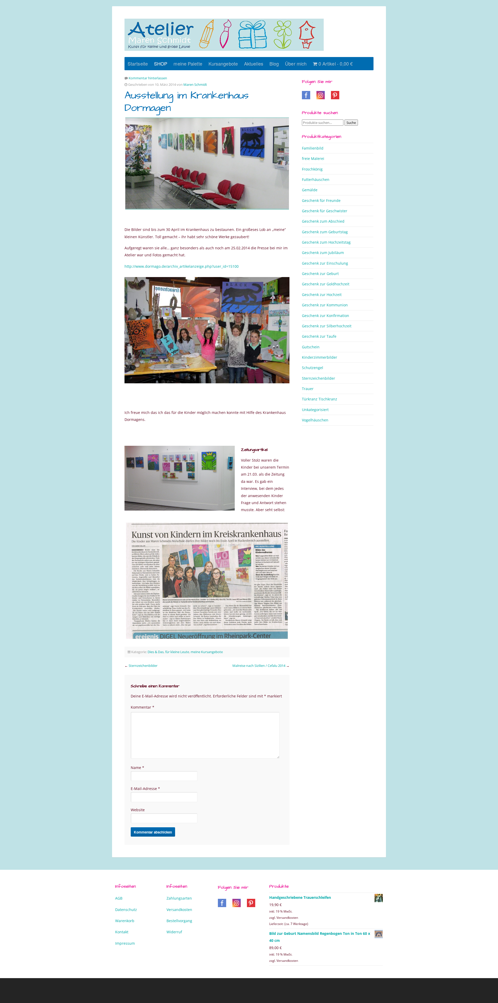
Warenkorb (124, 920)
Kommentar (142, 707)
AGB (118, 898)
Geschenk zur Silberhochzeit (326, 325)
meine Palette (188, 63)
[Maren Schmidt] (224, 35)
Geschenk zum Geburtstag (325, 231)
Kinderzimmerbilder (319, 357)
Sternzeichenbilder (143, 665)
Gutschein (311, 346)
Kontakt (121, 931)
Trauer (308, 388)
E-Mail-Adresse (145, 788)
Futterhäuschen (315, 179)
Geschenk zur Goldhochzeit (325, 283)
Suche (351, 122)
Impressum (125, 943)
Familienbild (312, 148)
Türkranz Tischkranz (319, 399)
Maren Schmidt (195, 84)
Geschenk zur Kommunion (325, 304)
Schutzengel (312, 367)
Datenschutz (126, 909)
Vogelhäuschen (315, 420)
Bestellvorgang (179, 920)
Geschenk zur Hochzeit (322, 294)
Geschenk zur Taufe (319, 336)
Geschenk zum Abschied (323, 221)
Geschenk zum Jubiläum (323, 252)
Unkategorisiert (315, 409)
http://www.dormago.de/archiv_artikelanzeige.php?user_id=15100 (182, 266)
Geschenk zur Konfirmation (325, 315)
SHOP (160, 63)
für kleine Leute (177, 651)
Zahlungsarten (179, 898)
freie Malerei (313, 158)
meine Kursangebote (207, 651)
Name (137, 767)
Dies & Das (156, 651)
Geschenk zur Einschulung (325, 263)
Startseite (138, 63)
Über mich (296, 63)
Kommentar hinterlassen (148, 78)
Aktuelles (253, 63)
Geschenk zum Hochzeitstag (326, 242)
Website (138, 809)
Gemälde (309, 189)
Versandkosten (179, 909)
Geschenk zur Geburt (320, 273)
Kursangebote (223, 63)
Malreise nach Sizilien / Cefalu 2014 (258, 665)
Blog (274, 63)
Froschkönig (312, 169)
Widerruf (174, 931)
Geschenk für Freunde (321, 200)
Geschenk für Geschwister (324, 210)
